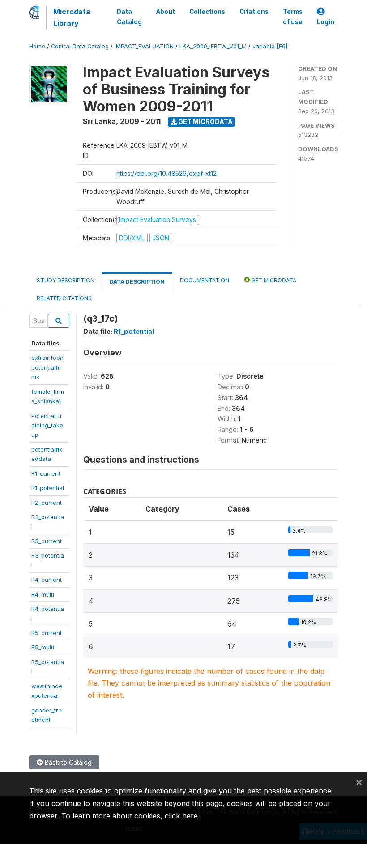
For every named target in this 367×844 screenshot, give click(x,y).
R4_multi (42, 594)
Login (325, 22)
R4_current (46, 579)
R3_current (46, 541)
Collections (207, 11)
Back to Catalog (67, 762)
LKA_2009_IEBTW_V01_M (213, 46)
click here (181, 815)
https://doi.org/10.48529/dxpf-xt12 (166, 173)
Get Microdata (205, 121)
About (165, 11)
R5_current (46, 632)
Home (37, 46)
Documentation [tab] (204, 280)
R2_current (46, 502)
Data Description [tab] (137, 281)
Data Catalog (129, 16)
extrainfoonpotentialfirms (47, 367)
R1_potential (47, 487)
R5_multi (42, 647)
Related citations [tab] (64, 298)
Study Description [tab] (65, 280)
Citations (254, 11)
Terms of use (293, 16)
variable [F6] (269, 46)
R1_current (45, 473)
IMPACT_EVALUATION (144, 46)
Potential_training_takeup (47, 425)
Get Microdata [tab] (273, 280)
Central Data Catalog (80, 46)
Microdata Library (71, 17)
